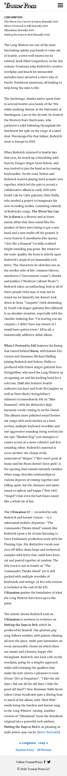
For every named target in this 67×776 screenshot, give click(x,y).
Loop (41, 743)
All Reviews (44, 750)
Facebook (44, 762)
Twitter (49, 762)
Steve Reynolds (48, 732)
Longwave (29, 743)
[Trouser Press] (20, 5)
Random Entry (25, 750)
